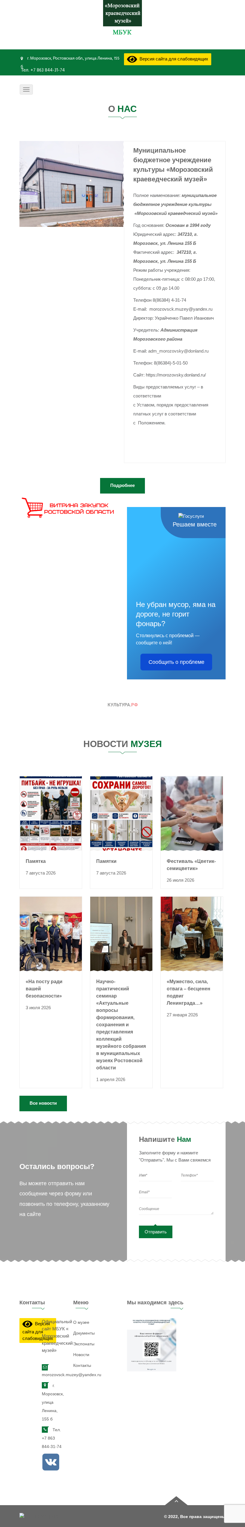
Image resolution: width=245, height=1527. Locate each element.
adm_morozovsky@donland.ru (178, 350)
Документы (84, 1333)
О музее (81, 1322)
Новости (81, 1354)
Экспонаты (83, 1343)
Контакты (82, 1365)
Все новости (43, 1103)
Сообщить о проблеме (176, 662)
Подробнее (122, 485)
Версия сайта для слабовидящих (172, 59)
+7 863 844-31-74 (47, 70)
